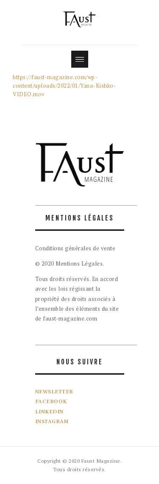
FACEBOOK (51, 401)
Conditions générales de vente (75, 248)
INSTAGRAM (52, 421)
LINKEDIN (49, 411)
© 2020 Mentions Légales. (69, 263)
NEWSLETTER (54, 391)
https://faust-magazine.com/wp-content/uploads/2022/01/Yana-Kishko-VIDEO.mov (64, 85)
